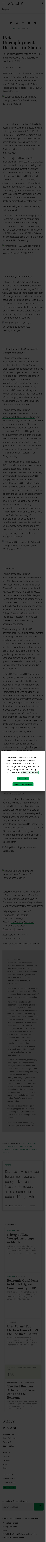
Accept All (23, 779)
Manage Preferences (23, 784)
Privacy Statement (29, 772)
